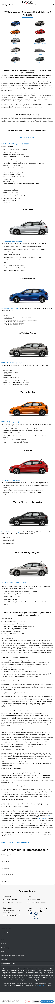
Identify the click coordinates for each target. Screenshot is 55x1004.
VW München (5, 881)
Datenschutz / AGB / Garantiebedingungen (12, 955)
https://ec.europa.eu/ (41, 985)
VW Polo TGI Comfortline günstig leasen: (12, 532)
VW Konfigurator (6, 855)
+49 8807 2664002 (12, 899)
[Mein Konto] (9, 5)
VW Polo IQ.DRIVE (27, 138)
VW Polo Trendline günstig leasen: (10, 308)
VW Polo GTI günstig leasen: (11, 480)
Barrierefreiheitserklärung (8, 963)
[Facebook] (41, 910)
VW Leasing (4, 9)
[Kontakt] (6, 5)
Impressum (4, 959)
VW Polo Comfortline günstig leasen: (14, 363)
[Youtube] (44, 910)
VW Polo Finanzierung (42, 818)
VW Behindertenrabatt (7, 943)
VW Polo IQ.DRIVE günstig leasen (15, 144)
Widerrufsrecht (5, 936)
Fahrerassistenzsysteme (7, 928)
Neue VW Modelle (7, 874)
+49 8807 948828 (11, 901)
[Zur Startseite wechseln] (27, 2)
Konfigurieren (36, 1001)
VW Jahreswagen (5, 947)
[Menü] (35, 5)
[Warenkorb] (12, 5)
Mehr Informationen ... (6, 1002)
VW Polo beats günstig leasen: (11, 241)
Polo (11, 9)
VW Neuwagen (5, 932)
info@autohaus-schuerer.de (14, 902)
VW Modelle (5, 861)
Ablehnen (28, 1001)
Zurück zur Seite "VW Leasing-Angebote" (15, 842)
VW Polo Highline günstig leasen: (12, 422)
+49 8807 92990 (36, 899)
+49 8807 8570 (36, 901)
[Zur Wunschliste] (3, 5)
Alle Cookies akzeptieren (47, 1001)
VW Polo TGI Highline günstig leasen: (14, 582)
